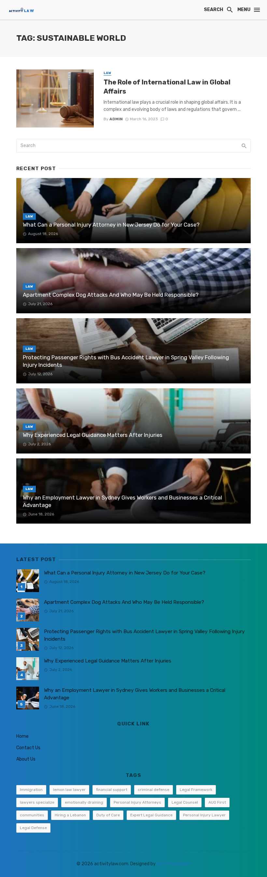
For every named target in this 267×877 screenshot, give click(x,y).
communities (32, 815)
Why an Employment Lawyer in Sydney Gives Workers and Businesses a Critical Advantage (122, 501)
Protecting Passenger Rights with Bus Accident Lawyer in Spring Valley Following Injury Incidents (126, 361)
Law (107, 73)
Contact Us (28, 748)
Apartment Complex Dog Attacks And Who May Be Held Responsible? (111, 294)
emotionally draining (84, 802)
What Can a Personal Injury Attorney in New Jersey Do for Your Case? (111, 224)
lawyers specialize (37, 802)
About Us (25, 759)
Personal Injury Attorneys (137, 802)
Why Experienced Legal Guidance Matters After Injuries (92, 435)
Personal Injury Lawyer (204, 815)
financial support (111, 789)
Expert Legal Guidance (151, 815)
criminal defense (153, 789)
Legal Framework (196, 789)
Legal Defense (33, 827)
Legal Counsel (185, 802)
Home (22, 736)
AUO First (217, 802)
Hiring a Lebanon (70, 815)
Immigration (31, 789)
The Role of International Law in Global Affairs (167, 86)
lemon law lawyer (69, 789)
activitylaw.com (174, 864)
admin (116, 119)
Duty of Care (108, 815)
